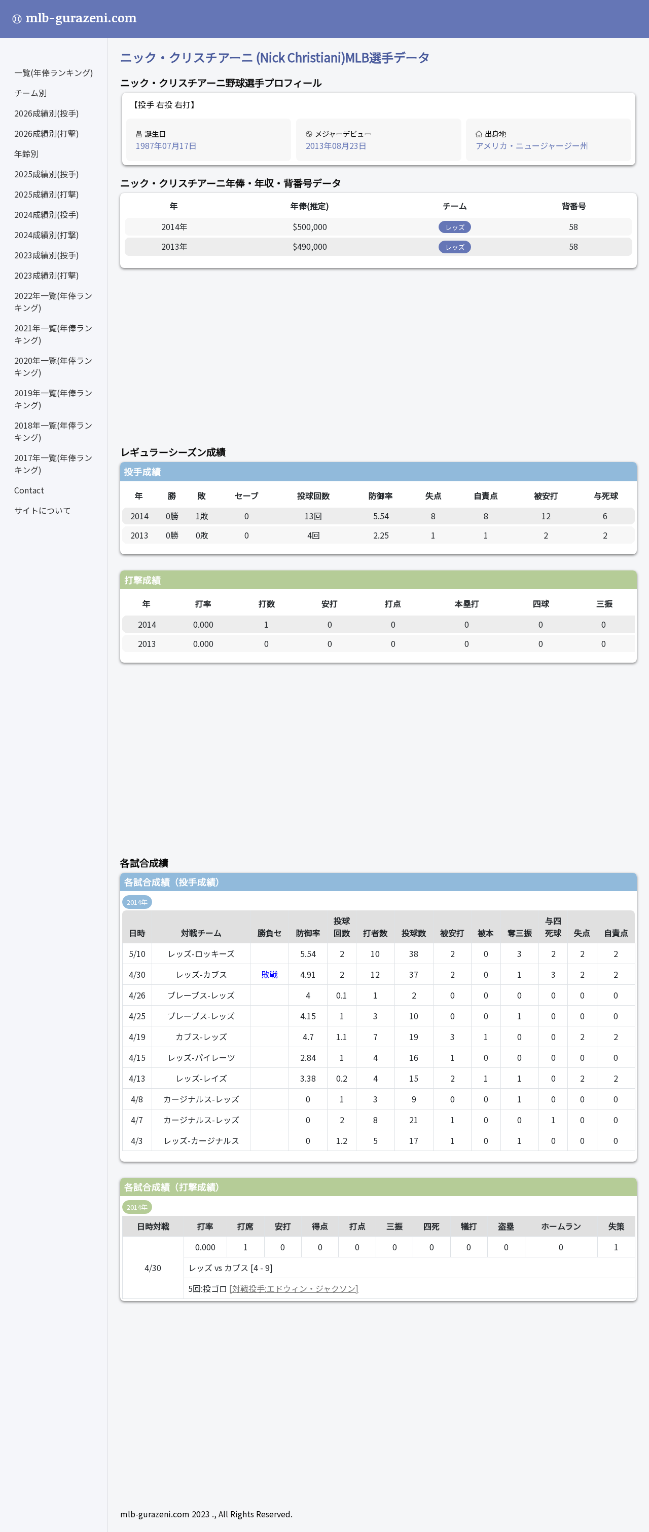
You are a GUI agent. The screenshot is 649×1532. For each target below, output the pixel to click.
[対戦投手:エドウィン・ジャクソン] (293, 1288)
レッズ (455, 227)
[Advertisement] (378, 351)
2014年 (137, 902)
